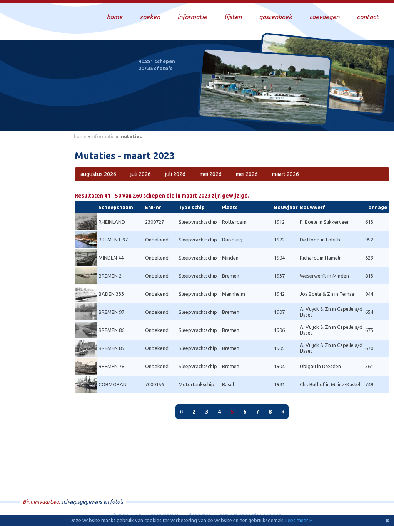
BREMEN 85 (111, 348)
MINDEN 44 (111, 257)
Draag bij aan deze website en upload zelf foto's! (322, 117)
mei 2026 (211, 174)
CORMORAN (112, 384)
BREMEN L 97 (113, 239)
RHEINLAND (111, 221)
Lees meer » (298, 520)
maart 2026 (285, 174)
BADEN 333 (111, 294)
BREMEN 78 (111, 366)
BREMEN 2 (110, 275)
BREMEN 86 (111, 330)
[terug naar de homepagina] (70, 91)
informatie (103, 136)
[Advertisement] (34, 258)
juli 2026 (140, 174)
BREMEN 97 (111, 312)
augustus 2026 (98, 174)
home (80, 136)
